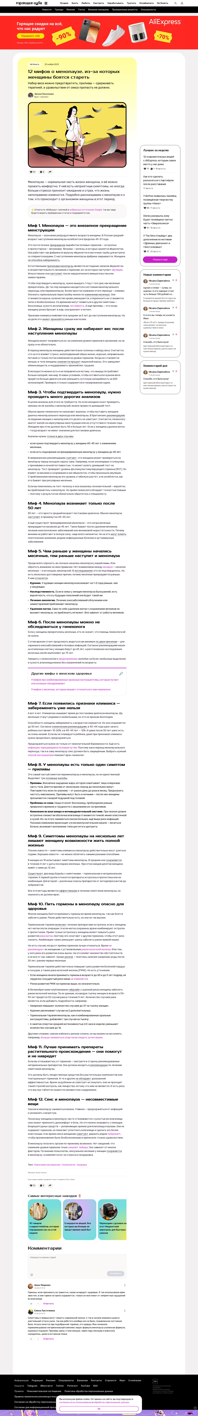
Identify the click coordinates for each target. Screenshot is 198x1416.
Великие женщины (98, 9)
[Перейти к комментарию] (160, 291)
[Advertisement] (160, 101)
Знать (75, 3)
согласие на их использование (75, 1402)
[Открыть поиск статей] (175, 3)
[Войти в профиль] (182, 3)
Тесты (81, 9)
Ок (99, 1409)
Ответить (48, 1303)
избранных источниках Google (86, 209)
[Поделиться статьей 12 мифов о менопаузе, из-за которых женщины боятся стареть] (50, 172)
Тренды (59, 9)
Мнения (71, 9)
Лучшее (64, 3)
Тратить (131, 3)
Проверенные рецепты (125, 9)
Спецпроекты (148, 9)
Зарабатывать (115, 3)
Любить (85, 3)
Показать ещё (160, 259)
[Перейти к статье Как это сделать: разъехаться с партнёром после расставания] (160, 182)
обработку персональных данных (111, 1402)
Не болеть (162, 3)
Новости (46, 9)
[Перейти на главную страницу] (29, 3)
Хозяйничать (146, 3)
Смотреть (98, 3)
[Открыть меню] (124, 1285)
